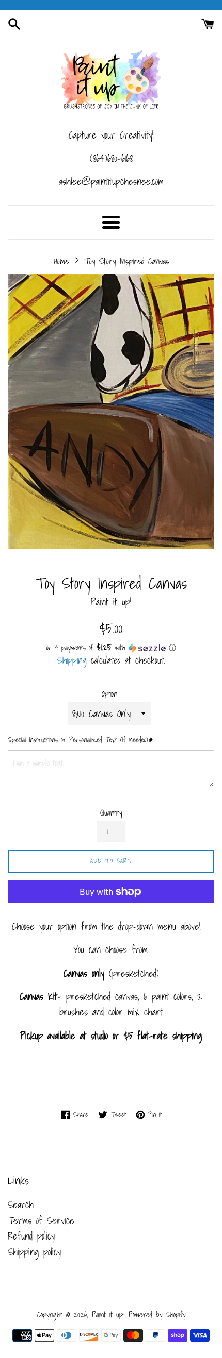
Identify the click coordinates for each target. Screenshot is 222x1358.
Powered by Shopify (157, 1314)
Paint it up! (108, 1314)
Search (21, 1204)
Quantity (111, 813)
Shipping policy (34, 1252)
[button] (111, 647)
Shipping (72, 660)
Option (109, 694)
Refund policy (31, 1236)
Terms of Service (41, 1220)
